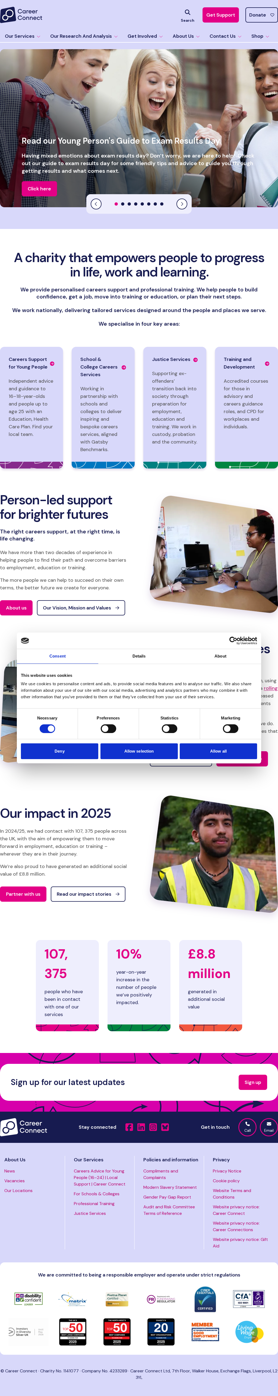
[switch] (108, 728)
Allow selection (139, 751)
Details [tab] (139, 656)
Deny (59, 751)
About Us (183, 36)
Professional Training (94, 1203)
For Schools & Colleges (96, 1194)
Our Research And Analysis (81, 36)
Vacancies (14, 1181)
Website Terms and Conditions (232, 1194)
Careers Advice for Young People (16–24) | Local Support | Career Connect (99, 1177)
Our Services (19, 36)
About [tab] (220, 656)
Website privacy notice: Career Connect (236, 1210)
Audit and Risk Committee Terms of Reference (169, 1210)
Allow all (218, 751)
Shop (257, 36)
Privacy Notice (227, 1171)
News (9, 1171)
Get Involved (142, 36)
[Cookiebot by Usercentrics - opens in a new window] (233, 641)
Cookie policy (226, 1181)
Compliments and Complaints (160, 1174)
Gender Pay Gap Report (167, 1197)
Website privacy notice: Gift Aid (240, 1243)
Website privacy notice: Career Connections (236, 1226)
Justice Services (90, 1213)
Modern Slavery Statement (170, 1187)
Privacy (221, 1159)
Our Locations (18, 1190)
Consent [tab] (57, 656)
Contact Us (223, 36)
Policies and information (170, 1159)
